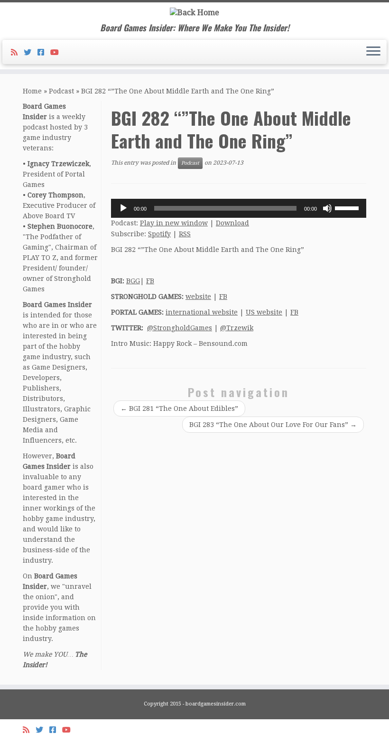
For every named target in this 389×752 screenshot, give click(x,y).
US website (264, 312)
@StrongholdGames (179, 328)
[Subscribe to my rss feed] (17, 52)
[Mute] (327, 208)
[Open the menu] (373, 52)
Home (32, 91)
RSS (185, 234)
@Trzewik (236, 328)
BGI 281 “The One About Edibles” (179, 408)
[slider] (348, 207)
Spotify (159, 234)
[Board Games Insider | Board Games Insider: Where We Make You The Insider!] (194, 12)
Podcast (61, 91)
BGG (133, 281)
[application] (238, 208)
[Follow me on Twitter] (30, 52)
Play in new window (174, 223)
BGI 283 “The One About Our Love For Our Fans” (273, 424)
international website (202, 312)
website (198, 296)
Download (232, 223)
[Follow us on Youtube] (57, 52)
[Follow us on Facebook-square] (43, 52)
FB (150, 281)
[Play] (123, 208)
